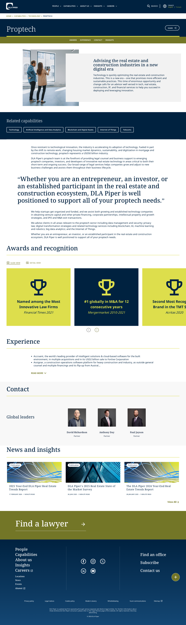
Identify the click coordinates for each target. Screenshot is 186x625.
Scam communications (138, 601)
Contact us (150, 570)
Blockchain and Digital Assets (80, 130)
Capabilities (70, 6)
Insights (98, 6)
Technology (34, 16)
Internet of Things (108, 130)
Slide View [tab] (15, 263)
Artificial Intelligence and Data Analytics (43, 130)
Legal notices (49, 601)
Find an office (153, 554)
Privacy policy (29, 601)
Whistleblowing (113, 601)
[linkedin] (83, 571)
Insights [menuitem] (109, 40)
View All (171, 501)
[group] (39, 297)
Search (154, 6)
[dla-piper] (12, 6)
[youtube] (93, 571)
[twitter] (102, 561)
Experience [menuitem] (85, 40)
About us (84, 6)
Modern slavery (91, 601)
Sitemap (157, 601)
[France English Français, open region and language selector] (165, 6)
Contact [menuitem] (98, 40)
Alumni (18, 588)
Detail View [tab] (35, 263)
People (55, 6)
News (18, 580)
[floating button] (176, 577)
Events (18, 584)
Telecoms (127, 130)
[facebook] (83, 561)
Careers (111, 6)
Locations (20, 576)
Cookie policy (70, 601)
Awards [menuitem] (73, 40)
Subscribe (149, 562)
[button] (165, 28)
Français (178, 7)
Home (9, 16)
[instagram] (93, 561)
